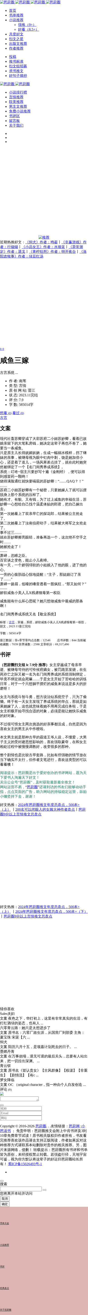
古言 (3, 418)
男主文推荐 (18, 106)
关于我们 (16, 125)
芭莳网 (74, 1126)
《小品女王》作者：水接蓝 (43, 247)
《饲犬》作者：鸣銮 (41, 242)
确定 (5, 1204)
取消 (5, 1198)
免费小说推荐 (20, 111)
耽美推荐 (16, 102)
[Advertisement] (44, 191)
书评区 (14, 116)
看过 (18, 413)
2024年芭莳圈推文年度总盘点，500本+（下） (51, 911)
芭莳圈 (32, 787)
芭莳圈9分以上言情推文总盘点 (28, 916)
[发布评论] (2, 1105)
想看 (6, 413)
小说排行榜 (18, 92)
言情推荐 (16, 97)
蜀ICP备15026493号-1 (25, 1164)
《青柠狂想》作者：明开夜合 (52, 251)
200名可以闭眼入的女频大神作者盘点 (45, 809)
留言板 (14, 121)
